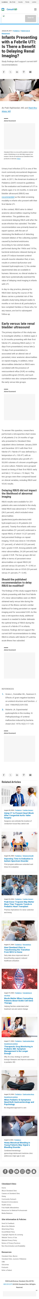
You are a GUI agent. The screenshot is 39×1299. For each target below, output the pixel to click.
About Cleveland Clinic (9, 1191)
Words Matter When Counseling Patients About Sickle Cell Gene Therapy (18, 1000)
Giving (4, 1196)
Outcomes (5, 1265)
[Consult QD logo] (12, 9)
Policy (18, 158)
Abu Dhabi (12, 2)
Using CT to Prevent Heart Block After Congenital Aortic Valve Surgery (19, 815)
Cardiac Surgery (28, 810)
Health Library (6, 1205)
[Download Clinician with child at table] (19, 842)
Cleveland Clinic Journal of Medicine (14, 1259)
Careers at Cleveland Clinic (11, 1193)
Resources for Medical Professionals (14, 1210)
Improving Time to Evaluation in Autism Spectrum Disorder (18, 859)
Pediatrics (16, 31)
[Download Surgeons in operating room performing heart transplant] (19, 885)
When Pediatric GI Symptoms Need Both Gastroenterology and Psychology (19, 1102)
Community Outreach (9, 1199)
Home (4, 1188)
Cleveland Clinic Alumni (9, 1256)
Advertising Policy (8, 1229)
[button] (35, 9)
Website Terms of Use (9, 1237)
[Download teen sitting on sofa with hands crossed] (19, 1126)
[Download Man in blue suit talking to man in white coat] (19, 796)
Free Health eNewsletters (10, 1208)
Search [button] (31, 17)
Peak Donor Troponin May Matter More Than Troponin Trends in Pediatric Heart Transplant (19, 904)
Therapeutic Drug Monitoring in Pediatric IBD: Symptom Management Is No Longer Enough (18, 1050)
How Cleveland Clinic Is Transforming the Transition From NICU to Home (17, 949)
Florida (27, 2)
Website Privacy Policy (9, 1240)
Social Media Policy (8, 1232)
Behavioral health (28, 856)
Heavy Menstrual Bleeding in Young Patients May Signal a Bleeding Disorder (17, 1144)
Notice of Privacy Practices (11, 1243)
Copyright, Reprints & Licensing (12, 1235)
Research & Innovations (10, 1202)
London (34, 2)
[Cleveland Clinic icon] (3, 9)
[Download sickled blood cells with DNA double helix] (19, 979)
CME (3, 1262)
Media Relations (7, 1213)
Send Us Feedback (8, 1223)
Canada (20, 2)
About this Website (8, 1226)
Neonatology (27, 944)
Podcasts (5, 1267)
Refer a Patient (7, 1270)
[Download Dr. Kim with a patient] (19, 1027)
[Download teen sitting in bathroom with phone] (19, 1080)
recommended (8, 197)
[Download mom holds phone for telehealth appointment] (19, 931)
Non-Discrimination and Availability (13, 1246)
